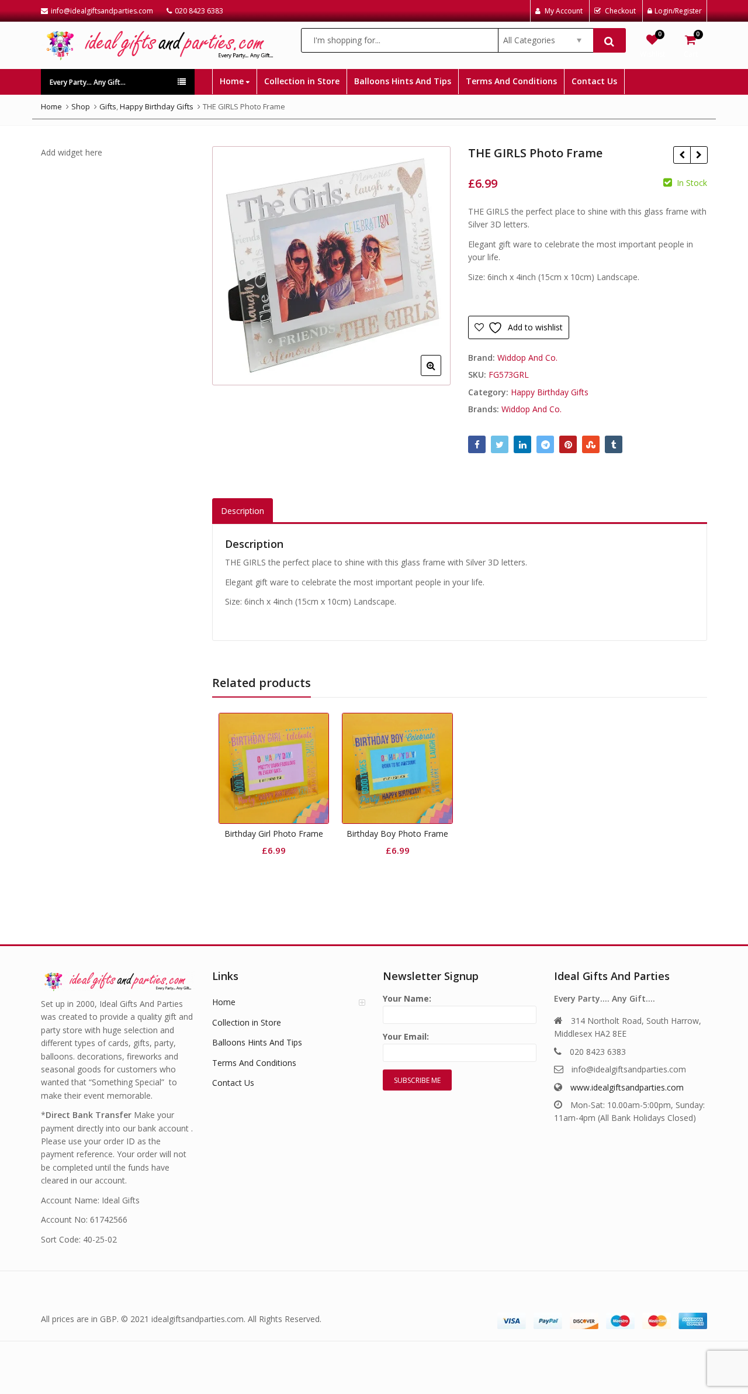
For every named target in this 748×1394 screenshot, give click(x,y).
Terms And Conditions (511, 81)
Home (233, 81)
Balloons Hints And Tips (402, 81)
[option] (331, 266)
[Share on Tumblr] (613, 444)
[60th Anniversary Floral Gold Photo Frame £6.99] (698, 155)
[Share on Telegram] (545, 444)
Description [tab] (242, 510)
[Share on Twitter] (499, 444)
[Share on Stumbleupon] (591, 444)
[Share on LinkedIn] (522, 444)
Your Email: (406, 1036)
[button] (440, 374)
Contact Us (594, 81)
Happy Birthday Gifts (549, 392)
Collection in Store (302, 81)
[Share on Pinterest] (568, 444)
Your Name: (407, 998)
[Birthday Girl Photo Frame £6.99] (681, 155)
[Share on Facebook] (477, 444)
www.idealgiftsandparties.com (627, 1087)
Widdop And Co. (527, 357)
